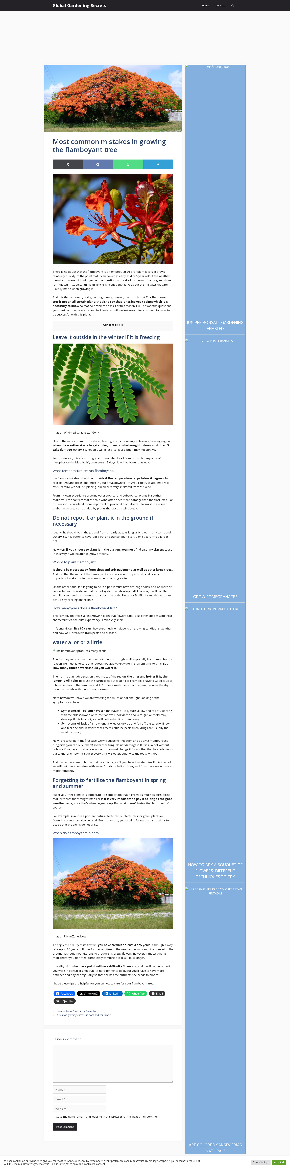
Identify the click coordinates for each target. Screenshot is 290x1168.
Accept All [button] (279, 1162)
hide (119, 324)
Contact (220, 5)
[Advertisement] (145, 36)
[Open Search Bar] (232, 5)
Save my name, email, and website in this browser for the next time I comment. (108, 1116)
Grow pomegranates (215, 596)
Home (205, 5)
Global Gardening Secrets (79, 5)
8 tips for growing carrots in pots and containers (84, 1015)
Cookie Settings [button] (261, 1162)
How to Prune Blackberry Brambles (76, 1011)
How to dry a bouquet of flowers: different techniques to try (215, 870)
